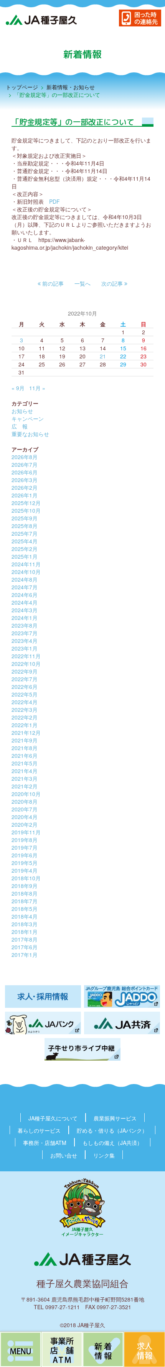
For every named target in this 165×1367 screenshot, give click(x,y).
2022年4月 (25, 702)
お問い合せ (63, 1155)
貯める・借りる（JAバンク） (112, 1130)
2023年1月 (25, 648)
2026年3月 (25, 480)
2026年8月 (25, 457)
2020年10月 (26, 794)
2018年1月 (25, 931)
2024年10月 (26, 572)
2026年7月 (25, 464)
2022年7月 (25, 679)
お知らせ (22, 411)
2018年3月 (25, 924)
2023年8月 (25, 625)
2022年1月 (25, 725)
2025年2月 (25, 549)
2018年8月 (25, 893)
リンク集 (104, 1155)
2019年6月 (25, 855)
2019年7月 (25, 847)
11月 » (37, 388)
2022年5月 (25, 694)
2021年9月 (25, 740)
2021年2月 (25, 786)
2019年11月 (26, 832)
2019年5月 (25, 863)
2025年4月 (25, 541)
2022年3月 (25, 709)
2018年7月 (25, 901)
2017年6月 (25, 947)
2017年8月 (25, 939)
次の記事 (112, 283)
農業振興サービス (115, 1118)
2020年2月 (25, 824)
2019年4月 (25, 870)
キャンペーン (28, 418)
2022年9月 (25, 671)
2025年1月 (25, 556)
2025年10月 (26, 510)
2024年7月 (25, 587)
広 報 (20, 426)
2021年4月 (25, 771)
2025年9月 (25, 518)
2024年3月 (25, 610)
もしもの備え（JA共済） (112, 1142)
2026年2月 (25, 487)
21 (103, 356)
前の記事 (52, 283)
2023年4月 (25, 640)
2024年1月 (25, 617)
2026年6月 (25, 472)
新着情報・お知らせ (70, 87)
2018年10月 (26, 878)
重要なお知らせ (30, 434)
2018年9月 (25, 886)
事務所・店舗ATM (44, 1142)
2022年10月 (26, 663)
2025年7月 (25, 533)
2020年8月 (25, 801)
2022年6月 (25, 686)
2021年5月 (25, 763)
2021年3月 (25, 778)
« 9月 (18, 388)
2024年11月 (26, 564)
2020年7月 (25, 809)
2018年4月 (25, 916)
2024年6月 (25, 594)
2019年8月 (25, 840)
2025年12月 (26, 503)
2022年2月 (25, 717)
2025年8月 (25, 526)
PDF (54, 201)
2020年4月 (25, 817)
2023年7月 (25, 633)
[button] (51, 283)
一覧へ (82, 283)
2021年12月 (26, 732)
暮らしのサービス (39, 1130)
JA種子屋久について (53, 1118)
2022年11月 (26, 656)
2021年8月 (25, 748)
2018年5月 (25, 908)
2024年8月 (25, 579)
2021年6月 (25, 755)
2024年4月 (25, 602)
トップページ (22, 87)
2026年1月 (25, 495)
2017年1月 (25, 954)
